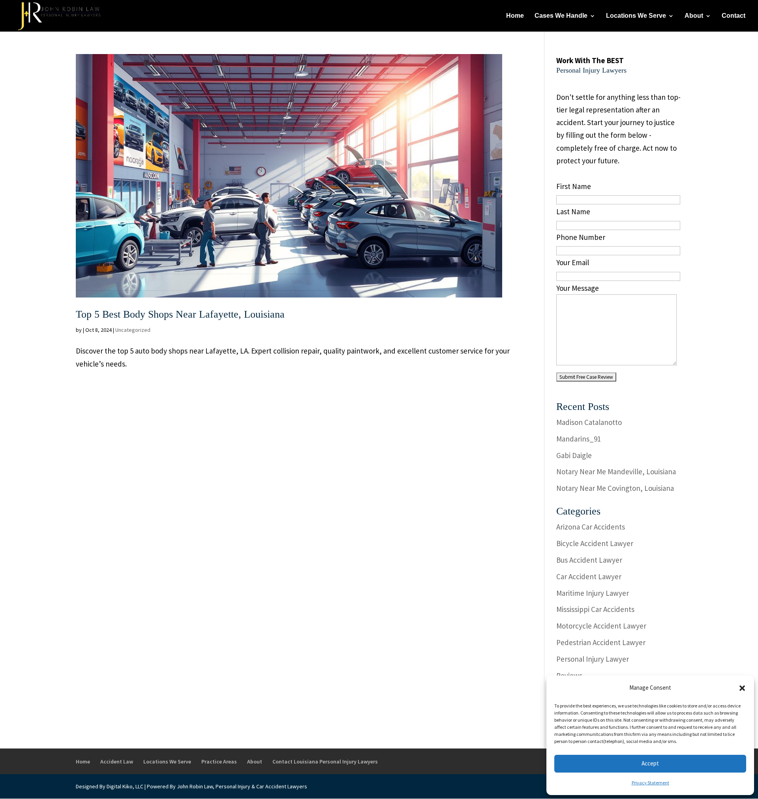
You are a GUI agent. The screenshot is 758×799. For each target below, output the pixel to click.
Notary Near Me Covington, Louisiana (615, 488)
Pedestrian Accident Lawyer (600, 642)
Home (515, 16)
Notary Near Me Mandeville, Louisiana (616, 471)
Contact (733, 16)
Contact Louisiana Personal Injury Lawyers (325, 761)
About (694, 16)
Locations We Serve (636, 16)
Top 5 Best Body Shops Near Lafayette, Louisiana (180, 314)
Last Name (573, 211)
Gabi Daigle (574, 455)
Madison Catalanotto (589, 422)
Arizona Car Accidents (590, 526)
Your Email (572, 262)
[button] (742, 688)
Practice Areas (219, 761)
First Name (573, 186)
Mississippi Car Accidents (595, 609)
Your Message (577, 288)
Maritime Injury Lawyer (592, 593)
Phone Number (580, 237)
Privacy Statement (650, 783)
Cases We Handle (561, 16)
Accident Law (116, 761)
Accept (650, 763)
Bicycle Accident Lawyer (594, 543)
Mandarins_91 (578, 438)
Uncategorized (132, 329)
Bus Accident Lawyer (589, 560)
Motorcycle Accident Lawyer (601, 626)
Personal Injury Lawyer (592, 659)
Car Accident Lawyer (588, 576)
